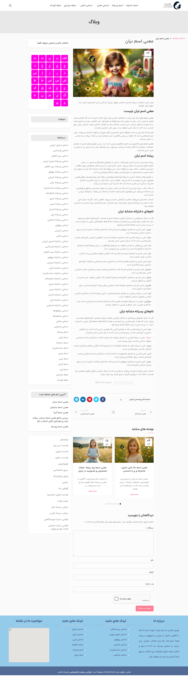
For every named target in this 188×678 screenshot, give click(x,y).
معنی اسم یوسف (59, 426)
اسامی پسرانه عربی (59, 204)
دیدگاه (150, 528)
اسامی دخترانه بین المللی (56, 252)
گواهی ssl (63, 488)
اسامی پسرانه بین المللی (56, 166)
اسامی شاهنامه (60, 316)
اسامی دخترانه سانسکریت (55, 273)
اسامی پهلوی (61, 225)
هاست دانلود (61, 458)
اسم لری (64, 369)
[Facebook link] (103, 399)
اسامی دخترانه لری (59, 300)
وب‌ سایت (149, 584)
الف (64, 58)
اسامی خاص (62, 236)
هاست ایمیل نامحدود (57, 495)
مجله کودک (62, 380)
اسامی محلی (62, 321)
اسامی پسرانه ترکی (59, 182)
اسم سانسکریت (60, 348)
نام (152, 560)
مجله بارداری (62, 375)
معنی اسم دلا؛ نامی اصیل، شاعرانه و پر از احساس (134, 469)
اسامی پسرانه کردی (58, 209)
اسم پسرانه (62, 332)
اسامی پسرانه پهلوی (58, 172)
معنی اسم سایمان (59, 407)
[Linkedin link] (83, 399)
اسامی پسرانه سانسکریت (55, 188)
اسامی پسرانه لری (59, 215)
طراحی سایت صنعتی (58, 525)
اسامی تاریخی (61, 230)
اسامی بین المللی (59, 156)
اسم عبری (63, 353)
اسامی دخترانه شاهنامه (56, 279)
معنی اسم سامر (60, 402)
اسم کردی (63, 364)
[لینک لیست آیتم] (112, 629)
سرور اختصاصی (60, 470)
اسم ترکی (63, 337)
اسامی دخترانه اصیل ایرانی (55, 241)
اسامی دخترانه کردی (58, 295)
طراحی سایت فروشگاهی (56, 519)
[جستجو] (10, 5)
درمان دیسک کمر (59, 507)
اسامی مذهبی (61, 327)
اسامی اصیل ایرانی (59, 145)
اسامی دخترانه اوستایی (56, 246)
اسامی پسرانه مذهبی (57, 220)
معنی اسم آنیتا (60, 412)
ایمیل (151, 572)
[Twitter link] (96, 399)
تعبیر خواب (62, 501)
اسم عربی (63, 359)
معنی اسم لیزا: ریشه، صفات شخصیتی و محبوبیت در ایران (92, 469)
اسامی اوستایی (60, 150)
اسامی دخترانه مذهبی (57, 305)
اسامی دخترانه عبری (58, 284)
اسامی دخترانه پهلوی (57, 257)
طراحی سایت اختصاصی (80, 672)
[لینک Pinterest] (89, 399)
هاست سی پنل (60, 445)
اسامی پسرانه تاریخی (58, 177)
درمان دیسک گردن (59, 513)
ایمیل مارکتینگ (60, 476)
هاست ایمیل (62, 451)
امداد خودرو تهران (59, 529)
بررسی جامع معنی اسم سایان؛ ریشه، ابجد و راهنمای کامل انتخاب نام (50, 419)
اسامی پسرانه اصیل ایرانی (55, 161)
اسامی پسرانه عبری (59, 198)
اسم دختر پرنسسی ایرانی (139, 399)
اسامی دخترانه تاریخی (57, 263)
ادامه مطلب (134, 494)
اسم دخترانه (62, 343)
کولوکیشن (63, 464)
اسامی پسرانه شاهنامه (57, 193)
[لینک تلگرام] (76, 399)
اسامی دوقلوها (60, 311)
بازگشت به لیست (113, 412)
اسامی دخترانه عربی (58, 289)
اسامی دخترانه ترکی (58, 268)
